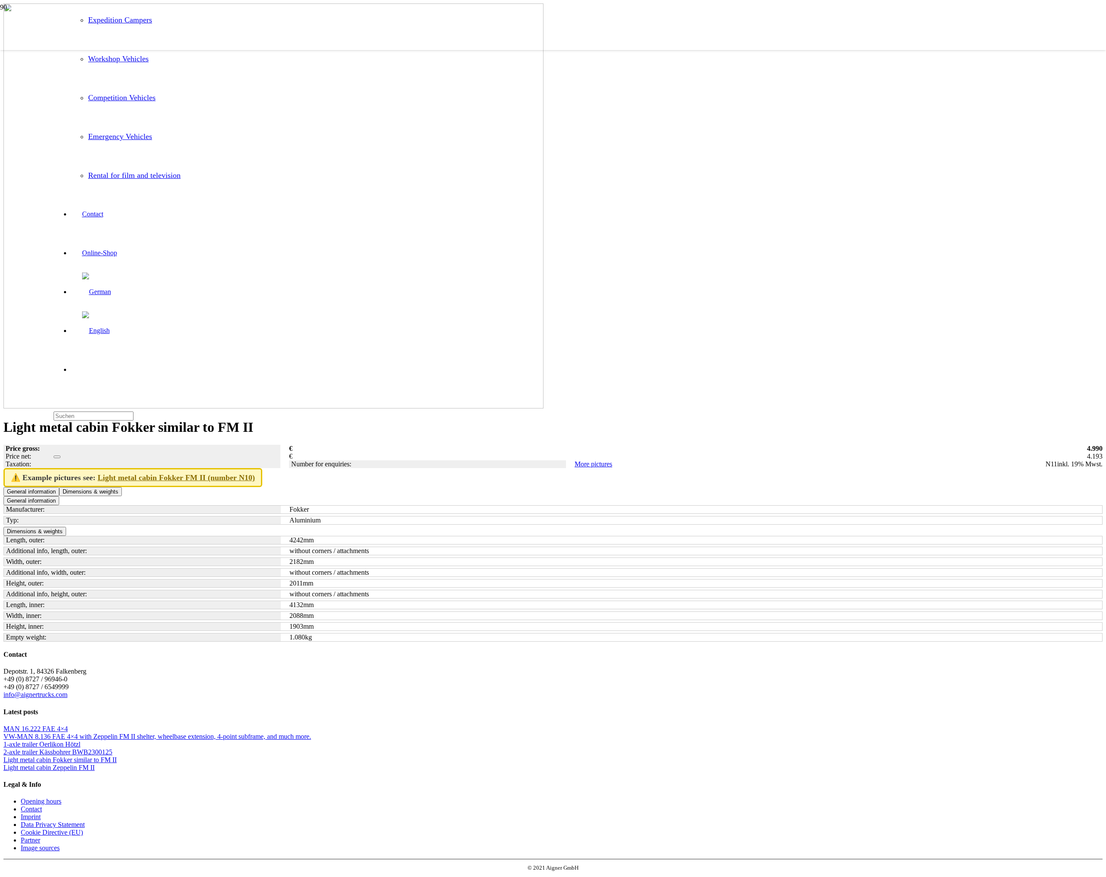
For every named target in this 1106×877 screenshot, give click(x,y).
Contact (31, 809)
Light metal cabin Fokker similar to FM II (60, 759)
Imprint (31, 816)
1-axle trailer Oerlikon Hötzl (41, 744)
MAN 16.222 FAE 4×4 (35, 728)
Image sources (40, 848)
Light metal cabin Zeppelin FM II (49, 767)
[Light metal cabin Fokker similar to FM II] (273, 406)
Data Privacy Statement (53, 824)
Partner (30, 840)
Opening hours (41, 801)
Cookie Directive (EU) (52, 832)
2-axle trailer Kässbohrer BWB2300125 (57, 752)
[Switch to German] (96, 291)
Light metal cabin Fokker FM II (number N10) (176, 477)
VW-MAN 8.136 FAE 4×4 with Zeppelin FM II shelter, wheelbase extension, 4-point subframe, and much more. (157, 736)
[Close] (57, 457)
